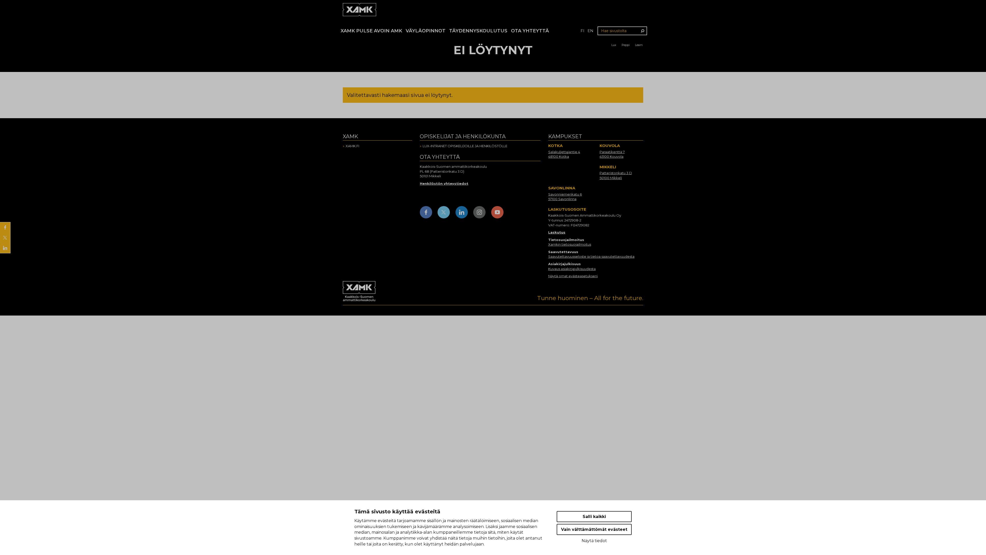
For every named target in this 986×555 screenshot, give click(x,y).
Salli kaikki (594, 516)
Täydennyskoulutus (478, 31)
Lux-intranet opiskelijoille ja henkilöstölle (465, 146)
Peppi (626, 45)
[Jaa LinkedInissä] (5, 248)
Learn (639, 45)
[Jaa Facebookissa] (5, 227)
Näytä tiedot (594, 540)
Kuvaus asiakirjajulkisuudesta (572, 269)
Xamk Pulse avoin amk (371, 31)
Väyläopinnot (425, 31)
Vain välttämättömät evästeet (594, 529)
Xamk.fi (352, 146)
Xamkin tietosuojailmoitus (569, 244)
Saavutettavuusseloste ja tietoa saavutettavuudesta (591, 256)
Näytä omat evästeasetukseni (573, 276)
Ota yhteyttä (530, 31)
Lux (613, 45)
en (590, 30)
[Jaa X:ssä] (5, 238)
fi (582, 30)
